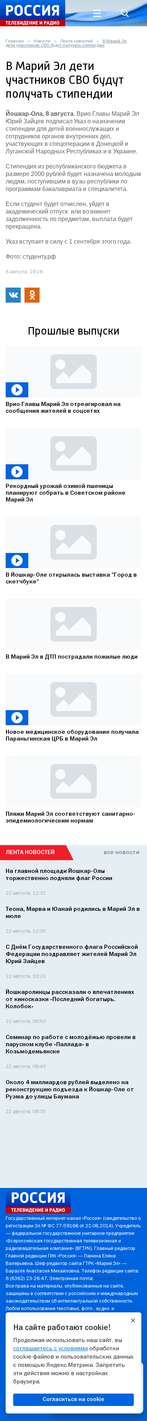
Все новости (121, 852)
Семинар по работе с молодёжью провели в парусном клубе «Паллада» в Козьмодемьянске (71, 1044)
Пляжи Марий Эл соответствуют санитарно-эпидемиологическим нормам (70, 818)
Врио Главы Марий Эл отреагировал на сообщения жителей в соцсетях (63, 408)
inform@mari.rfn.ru (114, 1279)
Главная (15, 41)
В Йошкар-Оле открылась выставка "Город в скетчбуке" (71, 579)
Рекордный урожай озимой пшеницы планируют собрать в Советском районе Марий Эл (66, 493)
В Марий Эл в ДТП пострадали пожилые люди (72, 657)
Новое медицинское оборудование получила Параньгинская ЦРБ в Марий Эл (72, 736)
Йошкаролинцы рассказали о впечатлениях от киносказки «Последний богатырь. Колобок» (70, 999)
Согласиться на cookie (73, 1399)
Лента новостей (76, 41)
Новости (42, 41)
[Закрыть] (133, 1320)
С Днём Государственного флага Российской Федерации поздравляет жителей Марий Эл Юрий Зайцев (72, 954)
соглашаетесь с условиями (50, 1348)
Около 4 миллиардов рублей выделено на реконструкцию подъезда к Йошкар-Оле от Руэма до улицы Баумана (70, 1090)
